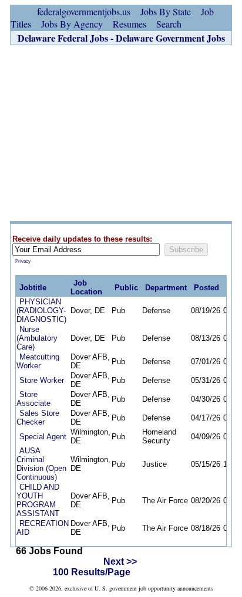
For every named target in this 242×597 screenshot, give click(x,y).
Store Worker (41, 380)
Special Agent (42, 436)
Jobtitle (32, 287)
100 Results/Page (91, 572)
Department (166, 287)
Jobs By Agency (72, 24)
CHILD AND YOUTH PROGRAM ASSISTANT (37, 500)
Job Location (86, 287)
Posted (206, 287)
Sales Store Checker (37, 417)
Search (169, 24)
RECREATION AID (42, 528)
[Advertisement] (121, 133)
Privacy (23, 261)
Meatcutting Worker (37, 361)
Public (126, 287)
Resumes (129, 24)
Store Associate (33, 399)
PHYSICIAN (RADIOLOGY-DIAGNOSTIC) (41, 310)
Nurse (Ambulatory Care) (37, 338)
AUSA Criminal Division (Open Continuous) (41, 463)
